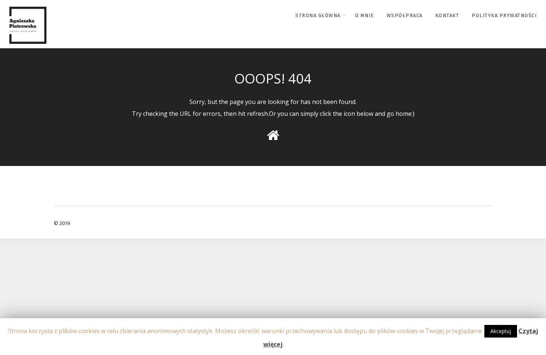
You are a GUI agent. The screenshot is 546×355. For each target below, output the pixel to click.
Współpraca (405, 15)
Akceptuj (500, 331)
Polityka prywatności (504, 15)
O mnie (364, 15)
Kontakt (447, 15)
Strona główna (318, 15)
